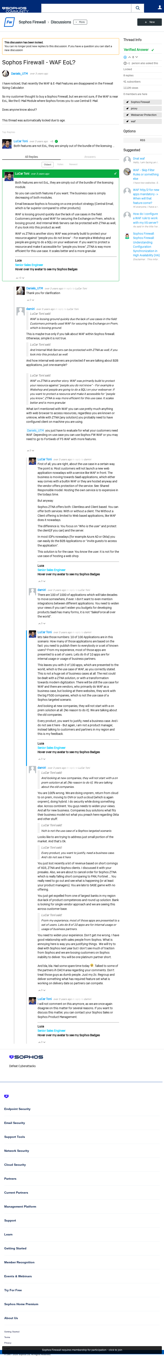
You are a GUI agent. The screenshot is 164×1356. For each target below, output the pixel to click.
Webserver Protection (144, 115)
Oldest (47, 164)
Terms (7, 1337)
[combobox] (86, 8)
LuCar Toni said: (40, 314)
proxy (134, 108)
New (152, 22)
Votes (60, 164)
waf (133, 121)
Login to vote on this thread (129, 56)
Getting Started (11, 1331)
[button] (137, 8)
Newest (73, 164)
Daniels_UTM (19, 73)
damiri (30, 309)
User (160, 7)
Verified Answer (136, 49)
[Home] (21, 10)
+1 (128, 63)
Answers (90, 157)
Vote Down (23, 278)
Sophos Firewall (140, 102)
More (82, 22)
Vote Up (17, 278)
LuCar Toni (21, 141)
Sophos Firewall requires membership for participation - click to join (82, 1350)
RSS (142, 140)
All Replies (31, 157)
